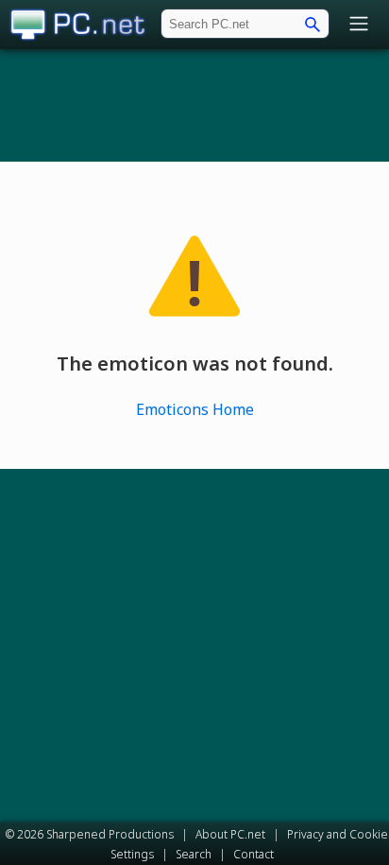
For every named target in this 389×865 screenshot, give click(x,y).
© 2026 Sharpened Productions (90, 834)
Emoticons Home (195, 409)
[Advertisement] (194, 105)
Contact (253, 854)
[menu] (359, 25)
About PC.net (230, 834)
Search (193, 854)
